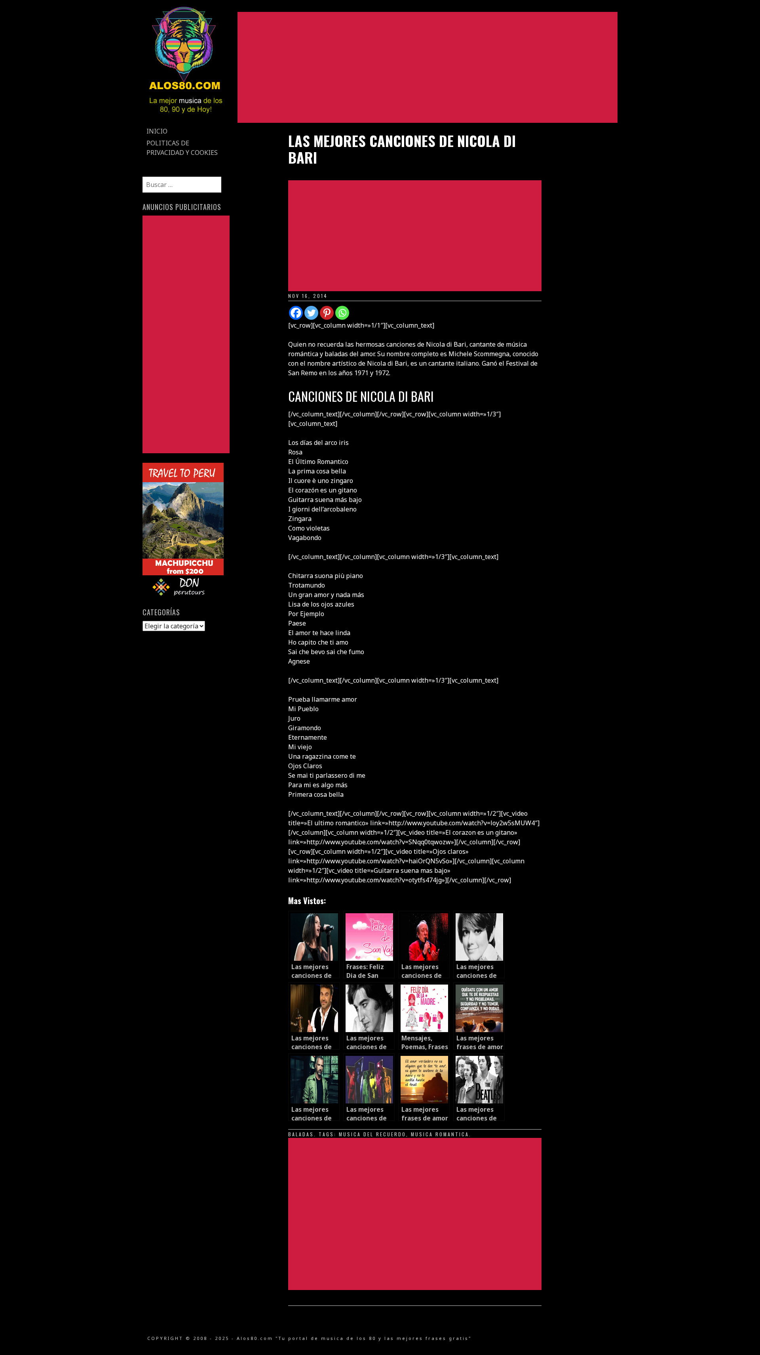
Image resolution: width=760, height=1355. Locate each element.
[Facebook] (296, 313)
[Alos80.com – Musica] (185, 120)
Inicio (156, 131)
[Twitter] (311, 313)
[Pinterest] (327, 313)
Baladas (301, 1134)
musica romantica (440, 1134)
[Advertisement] (428, 67)
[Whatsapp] (342, 313)
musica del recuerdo (372, 1134)
